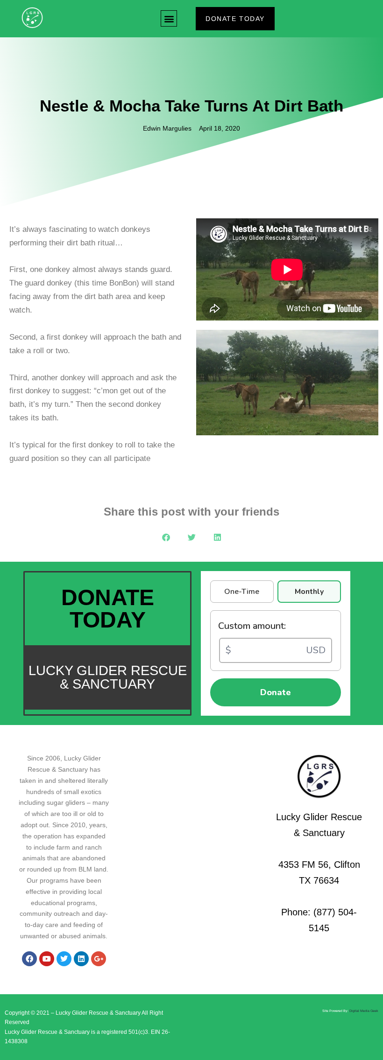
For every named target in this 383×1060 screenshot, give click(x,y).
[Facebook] (29, 958)
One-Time (241, 591)
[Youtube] (46, 958)
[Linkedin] (81, 958)
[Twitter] (64, 958)
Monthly (309, 591)
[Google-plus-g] (98, 958)
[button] (169, 18)
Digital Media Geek (363, 1010)
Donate (275, 692)
